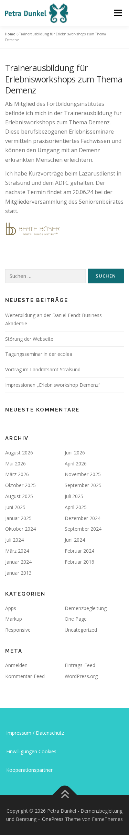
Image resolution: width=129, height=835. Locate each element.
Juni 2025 (15, 507)
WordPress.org (81, 676)
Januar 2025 (18, 518)
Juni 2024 (75, 540)
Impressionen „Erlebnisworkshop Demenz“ (52, 385)
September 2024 (83, 529)
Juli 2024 (14, 540)
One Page (76, 619)
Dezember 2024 (82, 518)
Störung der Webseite (29, 339)
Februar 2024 (79, 551)
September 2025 (83, 485)
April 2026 (76, 463)
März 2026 (17, 474)
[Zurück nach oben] (64, 795)
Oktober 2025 (20, 485)
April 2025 (76, 507)
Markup (13, 619)
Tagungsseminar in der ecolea (38, 354)
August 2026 (19, 452)
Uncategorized (81, 630)
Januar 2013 (18, 572)
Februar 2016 (79, 561)
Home (10, 34)
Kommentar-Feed (25, 676)
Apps (10, 608)
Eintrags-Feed (80, 665)
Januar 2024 (18, 561)
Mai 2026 (15, 463)
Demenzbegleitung (86, 608)
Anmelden (16, 665)
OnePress (53, 819)
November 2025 (83, 474)
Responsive (18, 630)
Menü (117, 13)
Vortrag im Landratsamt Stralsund (42, 369)
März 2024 (17, 551)
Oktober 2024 (20, 529)
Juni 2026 (75, 452)
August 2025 (19, 496)
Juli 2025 (74, 496)
